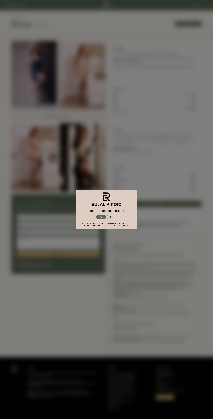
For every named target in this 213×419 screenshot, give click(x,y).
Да (101, 217)
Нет (112, 217)
